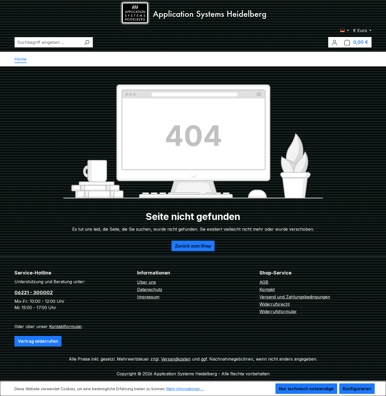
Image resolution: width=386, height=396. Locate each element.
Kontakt (267, 289)
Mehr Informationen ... (185, 389)
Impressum (148, 296)
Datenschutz (149, 289)
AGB (263, 282)
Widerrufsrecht (274, 304)
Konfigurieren (357, 388)
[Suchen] (87, 42)
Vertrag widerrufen (38, 341)
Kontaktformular (65, 326)
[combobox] (47, 42)
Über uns (146, 282)
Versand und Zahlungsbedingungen (294, 296)
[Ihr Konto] (334, 42)
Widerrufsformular (278, 311)
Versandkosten (176, 359)
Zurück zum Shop (193, 246)
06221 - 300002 (33, 292)
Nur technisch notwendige (306, 388)
